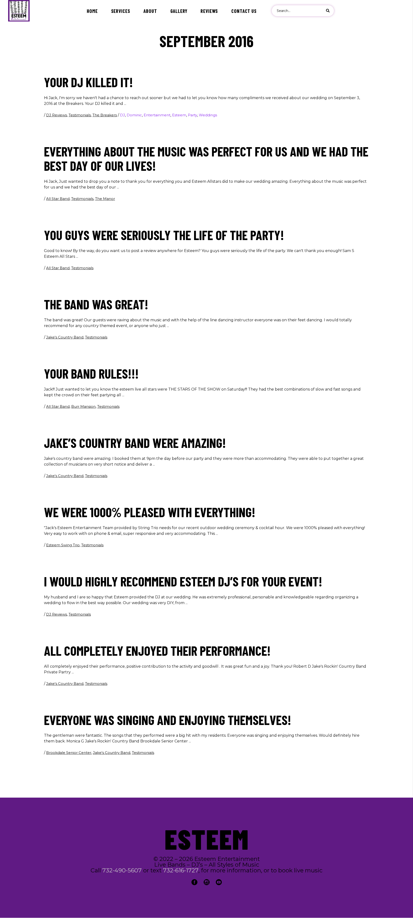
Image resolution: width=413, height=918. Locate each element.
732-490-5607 (122, 870)
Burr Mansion (83, 406)
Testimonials (80, 115)
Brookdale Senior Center (68, 752)
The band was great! (96, 304)
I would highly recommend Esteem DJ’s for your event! (183, 581)
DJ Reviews (56, 115)
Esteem (179, 115)
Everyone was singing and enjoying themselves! (167, 720)
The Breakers (104, 115)
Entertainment (157, 115)
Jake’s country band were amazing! (135, 443)
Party (192, 115)
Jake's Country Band (64, 337)
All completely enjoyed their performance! (157, 650)
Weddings (208, 115)
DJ (122, 115)
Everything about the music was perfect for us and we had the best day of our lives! (206, 158)
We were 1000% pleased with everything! (149, 512)
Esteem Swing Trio (63, 545)
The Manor (105, 198)
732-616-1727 (180, 870)
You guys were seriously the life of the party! (164, 235)
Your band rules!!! (91, 373)
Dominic (134, 115)
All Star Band (58, 198)
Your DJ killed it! (88, 82)
